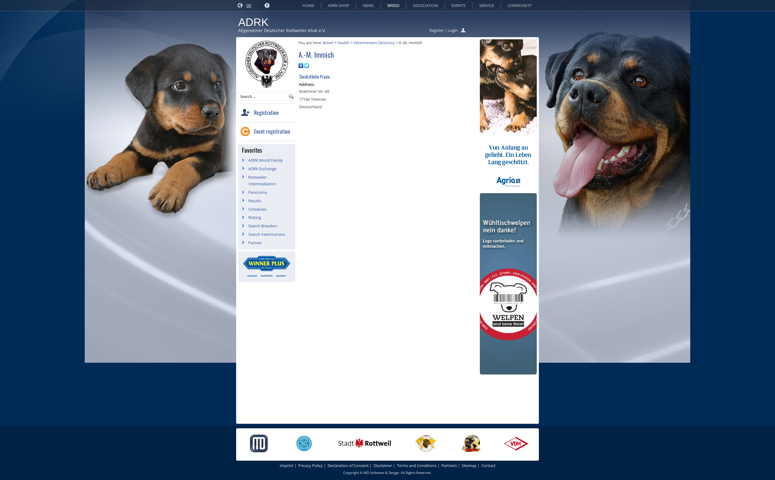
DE (248, 5)
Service (486, 5)
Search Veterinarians (266, 234)
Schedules (257, 209)
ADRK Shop (338, 5)
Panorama (257, 192)
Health (343, 42)
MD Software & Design (381, 472)
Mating (254, 217)
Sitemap (469, 465)
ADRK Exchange (262, 168)
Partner (255, 242)
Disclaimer (383, 465)
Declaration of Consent (348, 465)
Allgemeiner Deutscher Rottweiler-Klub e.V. (282, 30)
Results (254, 200)
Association (425, 5)
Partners (449, 465)
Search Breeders (262, 226)
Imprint (286, 465)
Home (308, 5)
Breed (393, 5)
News (368, 5)
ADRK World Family (265, 160)
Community (520, 5)
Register (436, 30)
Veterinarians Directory (374, 42)
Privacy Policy (310, 465)
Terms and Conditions (417, 465)
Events (459, 5)
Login (453, 30)
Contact (488, 465)
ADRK (253, 22)
